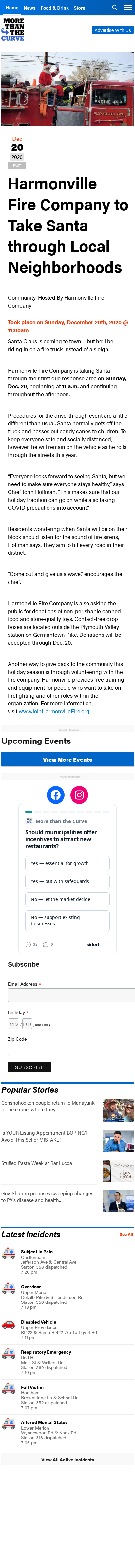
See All (126, 1234)
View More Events (67, 759)
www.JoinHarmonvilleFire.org (54, 711)
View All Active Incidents (67, 1459)
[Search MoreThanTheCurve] (115, 8)
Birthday (18, 1012)
